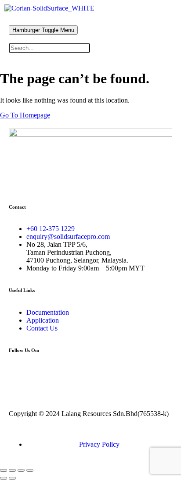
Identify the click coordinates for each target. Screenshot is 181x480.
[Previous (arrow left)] (3, 478)
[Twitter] (43, 373)
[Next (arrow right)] (12, 478)
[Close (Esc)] (29, 470)
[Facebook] (20, 373)
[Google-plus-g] (91, 373)
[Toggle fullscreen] (12, 470)
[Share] (21, 470)
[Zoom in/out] (3, 470)
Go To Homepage (25, 115)
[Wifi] (67, 373)
